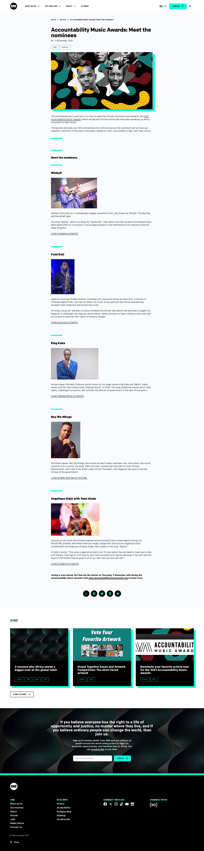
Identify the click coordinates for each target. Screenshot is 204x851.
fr (165, 6)
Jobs (12, 819)
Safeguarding (64, 811)
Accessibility (63, 807)
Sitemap (61, 815)
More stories (19, 694)
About (69, 6)
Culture (65, 47)
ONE (55, 47)
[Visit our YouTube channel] (127, 804)
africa (37, 679)
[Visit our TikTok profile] (121, 804)
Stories (85, 6)
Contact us (16, 827)
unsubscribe (97, 749)
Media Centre (17, 823)
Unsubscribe (63, 819)
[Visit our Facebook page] (105, 804)
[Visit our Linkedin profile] (132, 804)
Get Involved (51, 6)
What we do (30, 6)
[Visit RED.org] (153, 805)
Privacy (60, 804)
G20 (45, 679)
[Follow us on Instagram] (116, 804)
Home (53, 20)
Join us (175, 6)
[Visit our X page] (110, 804)
